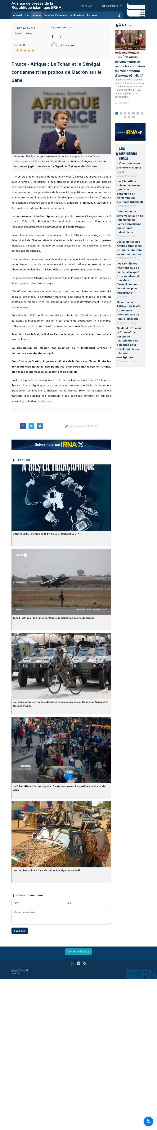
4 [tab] (129, 114)
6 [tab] (137, 114)
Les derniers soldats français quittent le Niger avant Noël (46, 870)
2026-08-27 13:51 (128, 297)
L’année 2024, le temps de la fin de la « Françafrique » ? (46, 533)
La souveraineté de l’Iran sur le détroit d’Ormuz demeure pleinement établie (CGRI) (129, 163)
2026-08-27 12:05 (128, 361)
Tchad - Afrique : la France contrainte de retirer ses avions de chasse (53, 618)
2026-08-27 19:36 (128, 258)
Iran (27, 15)
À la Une (125, 25)
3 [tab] (125, 114)
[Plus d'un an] (61, 497)
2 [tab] (121, 114)
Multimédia (77, 15)
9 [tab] (129, 117)
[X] (72, 963)
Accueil (17, 15)
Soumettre (19, 930)
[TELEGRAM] (78, 963)
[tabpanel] (130, 67)
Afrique (28, 33)
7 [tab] (142, 114)
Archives (92, 15)
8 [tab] (125, 117)
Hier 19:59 (123, 103)
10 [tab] (133, 117)
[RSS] (84, 963)
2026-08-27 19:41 (128, 236)
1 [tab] (116, 114)
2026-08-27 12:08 (128, 323)
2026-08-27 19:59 (128, 206)
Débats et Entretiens (55, 15)
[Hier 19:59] (130, 40)
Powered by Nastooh (20, 971)
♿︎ (148, 1121)
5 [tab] (133, 114)
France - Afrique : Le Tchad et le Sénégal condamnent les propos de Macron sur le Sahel (56, 72)
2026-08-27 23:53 (128, 176)
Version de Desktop (78, 951)
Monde (37, 15)
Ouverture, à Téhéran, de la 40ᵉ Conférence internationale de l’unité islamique (128, 310)
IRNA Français (42, 6)
